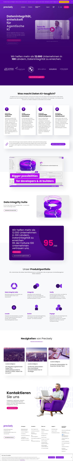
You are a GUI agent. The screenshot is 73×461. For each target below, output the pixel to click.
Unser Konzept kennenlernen (14, 40)
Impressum (64, 451)
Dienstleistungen (54, 429)
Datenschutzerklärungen (66, 430)
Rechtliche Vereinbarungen (64, 449)
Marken (63, 444)
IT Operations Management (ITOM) (25, 438)
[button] (52, 29)
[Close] (71, 457)
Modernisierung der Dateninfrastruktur (24, 430)
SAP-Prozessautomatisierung (35, 441)
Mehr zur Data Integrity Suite (58, 144)
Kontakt (66, 7)
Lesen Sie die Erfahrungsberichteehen (21, 255)
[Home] (8, 7)
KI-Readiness (23, 433)
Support (48, 7)
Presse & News (43, 437)
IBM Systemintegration (34, 436)
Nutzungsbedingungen (66, 443)
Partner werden (16, 252)
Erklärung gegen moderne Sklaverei (44, 446)
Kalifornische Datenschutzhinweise (65, 432)
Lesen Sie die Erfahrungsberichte (36, 77)
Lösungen (23, 7)
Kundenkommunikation (25, 440)
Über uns (54, 7)
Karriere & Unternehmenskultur (45, 430)
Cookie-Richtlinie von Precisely (65, 439)
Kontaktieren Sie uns (12, 43)
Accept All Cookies (59, 457)
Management (43, 435)
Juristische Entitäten (65, 446)
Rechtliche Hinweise (64, 427)
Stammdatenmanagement (36, 438)
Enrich (29, 314)
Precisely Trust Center (45, 439)
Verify (52, 292)
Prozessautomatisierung (25, 435)
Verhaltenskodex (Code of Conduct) (44, 443)
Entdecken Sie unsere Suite (10, 210)
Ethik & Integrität (44, 440)
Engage (52, 314)
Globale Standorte (44, 433)
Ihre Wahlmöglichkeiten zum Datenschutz (65, 435)
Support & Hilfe (54, 431)
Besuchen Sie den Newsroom (37, 341)
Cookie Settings (51, 457)
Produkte (30, 7)
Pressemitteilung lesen (64, 1)
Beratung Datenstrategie (33, 433)
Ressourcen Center (37, 7)
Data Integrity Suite (11, 292)
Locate (7, 314)
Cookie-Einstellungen (65, 441)
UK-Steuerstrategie (44, 448)
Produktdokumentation (56, 432)
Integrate (30, 292)
